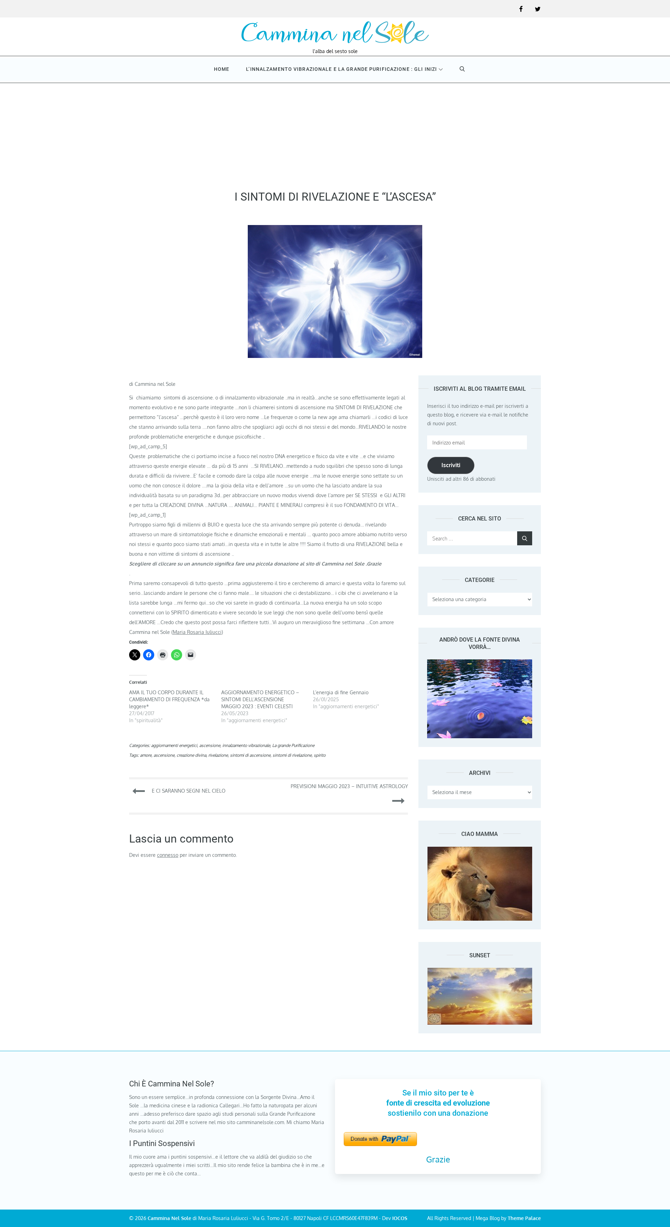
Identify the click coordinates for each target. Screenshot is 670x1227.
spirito (320, 755)
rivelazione (218, 755)
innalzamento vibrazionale (246, 745)
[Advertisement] (335, 134)
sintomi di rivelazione (292, 755)
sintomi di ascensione (250, 755)
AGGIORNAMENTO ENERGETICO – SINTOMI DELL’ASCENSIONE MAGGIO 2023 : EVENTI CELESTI (260, 699)
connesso (167, 855)
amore (145, 755)
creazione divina (191, 755)
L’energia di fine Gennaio (340, 692)
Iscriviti (450, 465)
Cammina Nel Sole (169, 1218)
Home (221, 69)
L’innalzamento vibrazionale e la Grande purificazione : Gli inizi (341, 69)
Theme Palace (524, 1218)
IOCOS (399, 1218)
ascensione (209, 745)
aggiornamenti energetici (174, 745)
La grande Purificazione (293, 745)
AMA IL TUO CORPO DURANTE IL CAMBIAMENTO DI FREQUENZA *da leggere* (169, 699)
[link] (197, 632)
